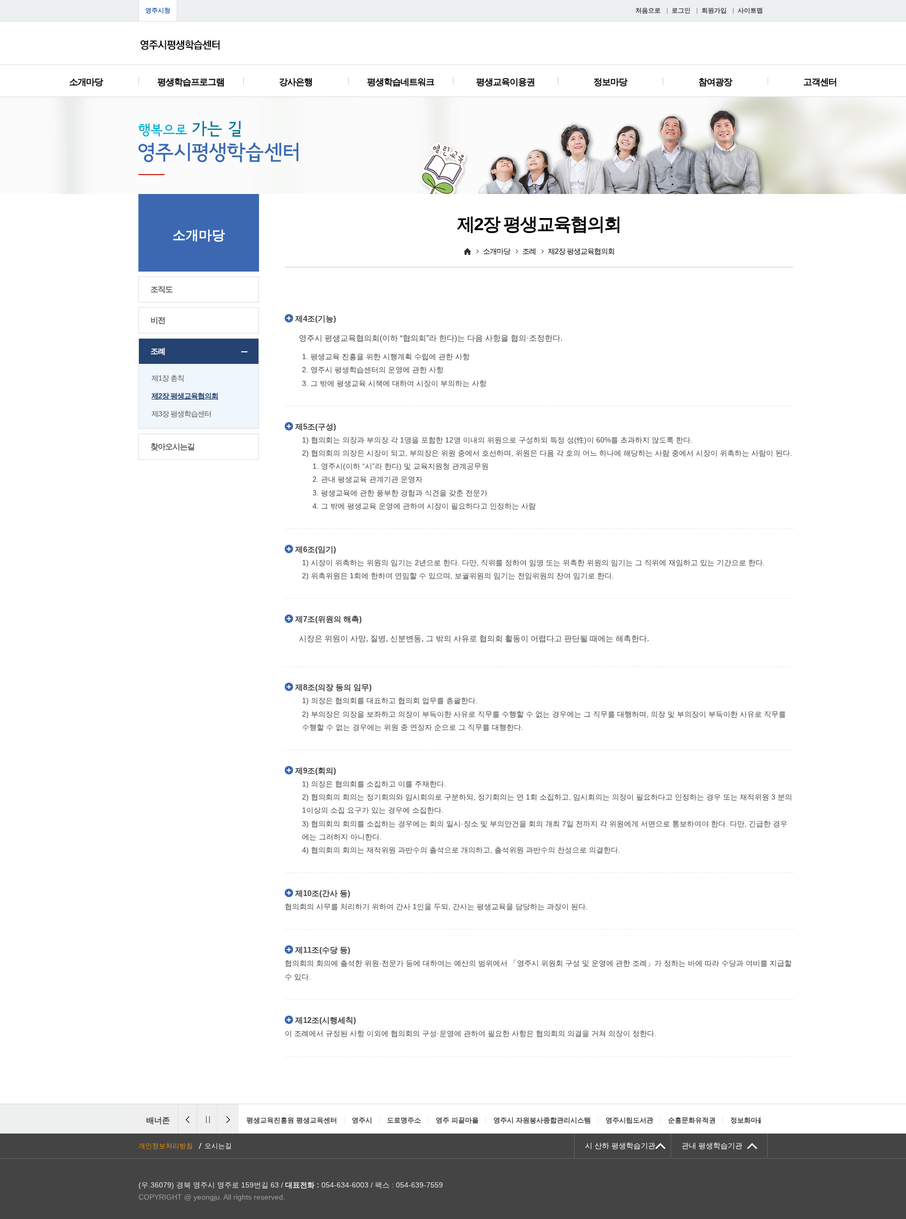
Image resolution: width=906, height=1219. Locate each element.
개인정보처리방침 (165, 1146)
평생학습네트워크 (400, 82)
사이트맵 (750, 10)
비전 (157, 320)
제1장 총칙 (168, 378)
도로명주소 (299, 1120)
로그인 (681, 10)
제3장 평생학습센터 (181, 413)
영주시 (256, 1120)
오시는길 (218, 1146)
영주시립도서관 (524, 1120)
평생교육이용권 (505, 82)
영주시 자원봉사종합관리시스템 (437, 1120)
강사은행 (295, 82)
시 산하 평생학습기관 (620, 1145)
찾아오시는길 (172, 446)
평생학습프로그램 (190, 82)
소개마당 (86, 82)
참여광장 (715, 82)
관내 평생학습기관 (712, 1145)
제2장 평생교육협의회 (185, 396)
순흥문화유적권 (586, 1120)
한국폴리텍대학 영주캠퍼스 (716, 1120)
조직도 (161, 289)
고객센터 (820, 82)
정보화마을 (642, 1120)
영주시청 (157, 10)
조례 (157, 351)
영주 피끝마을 (351, 1120)
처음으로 (648, 10)
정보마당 (610, 82)
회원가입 (714, 10)
